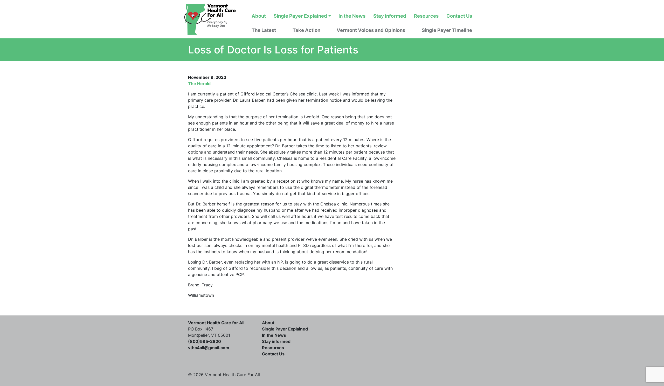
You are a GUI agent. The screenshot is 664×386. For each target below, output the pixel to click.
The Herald (199, 83)
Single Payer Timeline (447, 30)
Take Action (306, 30)
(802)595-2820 (204, 341)
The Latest (264, 30)
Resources (426, 16)
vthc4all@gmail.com (208, 347)
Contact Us (459, 16)
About (259, 16)
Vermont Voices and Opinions (371, 30)
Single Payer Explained (300, 16)
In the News (351, 16)
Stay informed (389, 16)
